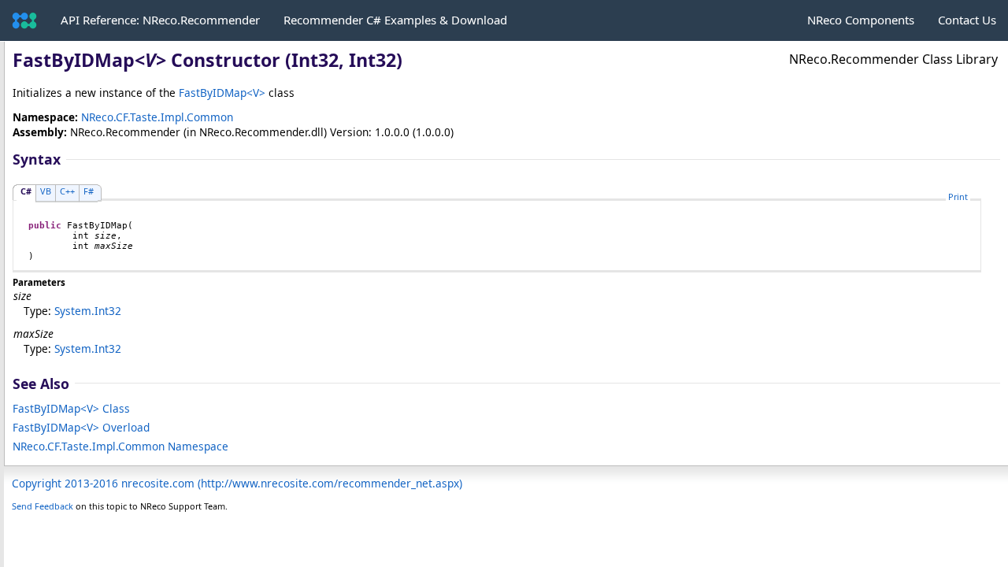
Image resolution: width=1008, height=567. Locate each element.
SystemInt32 (87, 310)
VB (45, 191)
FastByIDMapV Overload (81, 427)
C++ (67, 191)
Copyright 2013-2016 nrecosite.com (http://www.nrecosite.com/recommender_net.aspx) (237, 483)
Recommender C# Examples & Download (395, 20)
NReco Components (860, 20)
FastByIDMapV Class (71, 408)
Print (958, 196)
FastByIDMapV (222, 92)
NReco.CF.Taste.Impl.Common (157, 116)
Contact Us (967, 20)
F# (88, 191)
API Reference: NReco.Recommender (160, 20)
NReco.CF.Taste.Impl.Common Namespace (120, 446)
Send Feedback (42, 506)
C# (26, 191)
